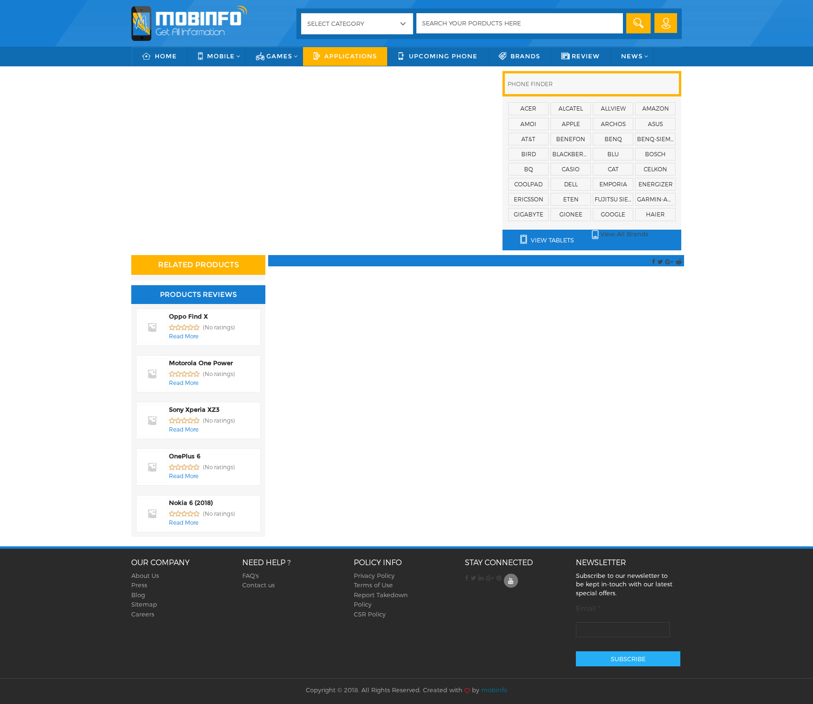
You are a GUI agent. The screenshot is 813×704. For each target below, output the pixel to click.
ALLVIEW (613, 108)
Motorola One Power (201, 363)
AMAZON (655, 108)
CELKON (655, 169)
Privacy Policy (374, 575)
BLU (613, 154)
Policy (363, 604)
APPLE (571, 123)
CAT (613, 169)
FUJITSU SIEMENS (614, 199)
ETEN (571, 199)
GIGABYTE (528, 214)
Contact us (258, 585)
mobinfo (494, 690)
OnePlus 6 (184, 456)
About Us (145, 575)
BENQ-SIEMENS (656, 139)
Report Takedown (381, 595)
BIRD (528, 154)
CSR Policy (370, 614)
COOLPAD (528, 184)
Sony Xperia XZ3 (194, 409)
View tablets (551, 240)
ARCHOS (613, 123)
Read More (184, 336)
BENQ (613, 139)
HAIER (655, 214)
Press (139, 585)
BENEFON (570, 139)
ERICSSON (528, 199)
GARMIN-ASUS (656, 199)
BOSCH (655, 154)
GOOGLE (613, 214)
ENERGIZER (655, 184)
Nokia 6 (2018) (191, 502)
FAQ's (250, 575)
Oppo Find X (188, 316)
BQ (528, 169)
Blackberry (571, 154)
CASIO (571, 169)
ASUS (655, 123)
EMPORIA (613, 184)
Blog (138, 595)
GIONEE (570, 214)
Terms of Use (373, 585)
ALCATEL (570, 108)
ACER (528, 108)
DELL (571, 184)
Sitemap (144, 604)
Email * (588, 608)
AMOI (528, 123)
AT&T (528, 139)
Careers (142, 614)
